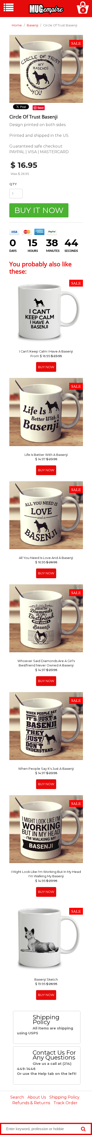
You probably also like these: (40, 267)
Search (17, 1097)
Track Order (65, 1103)
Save (41, 107)
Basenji (32, 25)
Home (17, 25)
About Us (36, 1097)
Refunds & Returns (31, 1103)
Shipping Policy (64, 1097)
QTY (13, 184)
